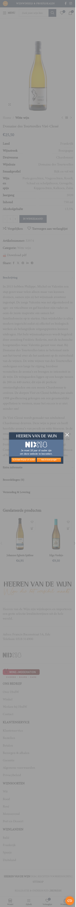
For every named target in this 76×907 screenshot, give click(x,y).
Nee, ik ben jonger (49, 459)
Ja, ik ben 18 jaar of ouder (23, 459)
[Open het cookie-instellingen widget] (69, 900)
